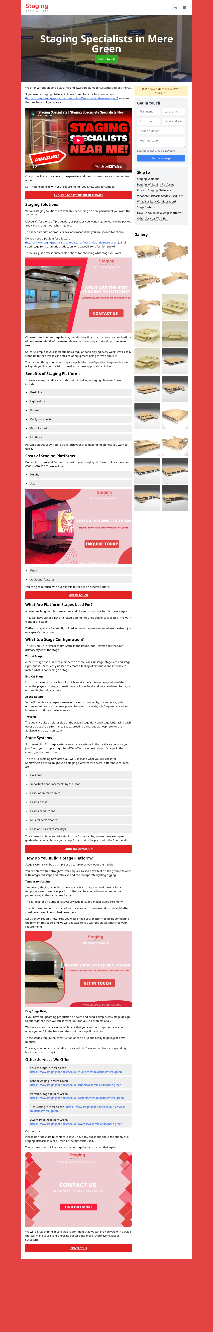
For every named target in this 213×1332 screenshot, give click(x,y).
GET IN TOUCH (78, 595)
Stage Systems (146, 207)
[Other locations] (175, 7)
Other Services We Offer (152, 218)
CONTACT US (78, 1248)
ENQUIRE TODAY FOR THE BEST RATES (78, 195)
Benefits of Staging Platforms (155, 184)
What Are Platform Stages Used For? (160, 196)
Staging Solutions (148, 179)
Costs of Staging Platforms (154, 190)
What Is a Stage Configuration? (156, 201)
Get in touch (106, 59)
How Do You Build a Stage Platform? (160, 213)
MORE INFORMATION (78, 849)
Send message (161, 158)
